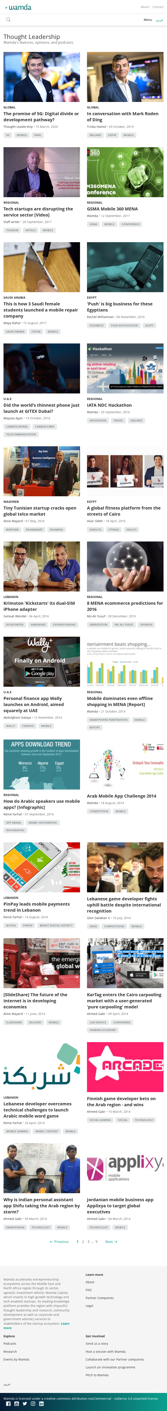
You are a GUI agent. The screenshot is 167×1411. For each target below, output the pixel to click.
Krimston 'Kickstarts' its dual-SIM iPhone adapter (39, 606)
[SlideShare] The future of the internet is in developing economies (35, 1001)
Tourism (12, 230)
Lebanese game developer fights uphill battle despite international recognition (124, 905)
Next (109, 1241)
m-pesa (11, 925)
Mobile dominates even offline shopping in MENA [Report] (120, 701)
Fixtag (36, 331)
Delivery (35, 1022)
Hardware (38, 624)
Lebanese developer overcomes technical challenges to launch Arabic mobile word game (37, 1110)
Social (123, 1120)
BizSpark (12, 529)
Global (9, 107)
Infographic (15, 830)
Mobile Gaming (17, 1131)
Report (95, 727)
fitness (114, 529)
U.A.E (7, 399)
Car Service (98, 1022)
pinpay (28, 925)
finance (28, 726)
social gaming (100, 1120)
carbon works (17, 426)
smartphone (15, 1227)
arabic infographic (42, 823)
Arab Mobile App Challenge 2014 (121, 796)
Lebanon (10, 597)
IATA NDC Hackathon (109, 405)
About (145, 7)
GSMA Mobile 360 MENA (112, 209)
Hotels (30, 230)
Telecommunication (21, 434)
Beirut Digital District (56, 925)
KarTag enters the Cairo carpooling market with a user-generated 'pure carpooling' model (124, 1001)
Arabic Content (46, 1131)
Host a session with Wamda (106, 1351)
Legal (89, 1306)
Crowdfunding (64, 624)
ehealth (95, 529)
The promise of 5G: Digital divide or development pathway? (41, 117)
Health (131, 529)
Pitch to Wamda (97, 1375)
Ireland (95, 135)
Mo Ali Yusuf (124, 624)
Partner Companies (100, 1298)
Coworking (121, 1022)
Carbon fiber (44, 426)
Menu (148, 20)
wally (10, 726)
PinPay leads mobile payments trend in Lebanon (36, 907)
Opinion (146, 624)
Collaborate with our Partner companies (115, 1359)
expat (112, 135)
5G (8, 135)
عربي (160, 20)
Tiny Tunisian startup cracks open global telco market (39, 511)
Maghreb (11, 502)
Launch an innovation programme (110, 1367)
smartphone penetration (108, 720)
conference (131, 224)
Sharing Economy (103, 1030)
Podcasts (9, 1343)
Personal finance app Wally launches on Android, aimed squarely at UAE (33, 704)
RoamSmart (34, 529)
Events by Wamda (16, 1359)
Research (10, 1351)
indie (93, 926)
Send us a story (97, 1343)
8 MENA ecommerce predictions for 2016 (125, 606)
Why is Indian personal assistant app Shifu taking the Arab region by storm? (41, 1206)
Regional (11, 202)
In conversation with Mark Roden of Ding (123, 117)
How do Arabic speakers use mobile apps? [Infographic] (41, 804)
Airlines (136, 420)
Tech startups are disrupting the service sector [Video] (38, 212)
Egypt (92, 297)
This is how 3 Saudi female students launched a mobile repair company (40, 310)
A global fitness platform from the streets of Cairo (124, 511)
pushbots (97, 325)
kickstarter (14, 624)
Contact (158, 7)
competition (99, 811)
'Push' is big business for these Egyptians (120, 307)
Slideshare (14, 1022)
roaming (56, 529)
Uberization (98, 624)
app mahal (13, 823)
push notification (124, 325)
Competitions (114, 926)
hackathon (98, 420)
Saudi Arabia (14, 297)
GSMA (93, 224)
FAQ (89, 1290)
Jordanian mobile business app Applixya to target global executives (120, 1206)
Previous (61, 1241)
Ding (37, 135)
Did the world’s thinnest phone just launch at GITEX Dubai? (41, 408)
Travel (118, 420)
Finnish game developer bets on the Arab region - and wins (121, 1102)
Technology (144, 1120)
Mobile (22, 135)
